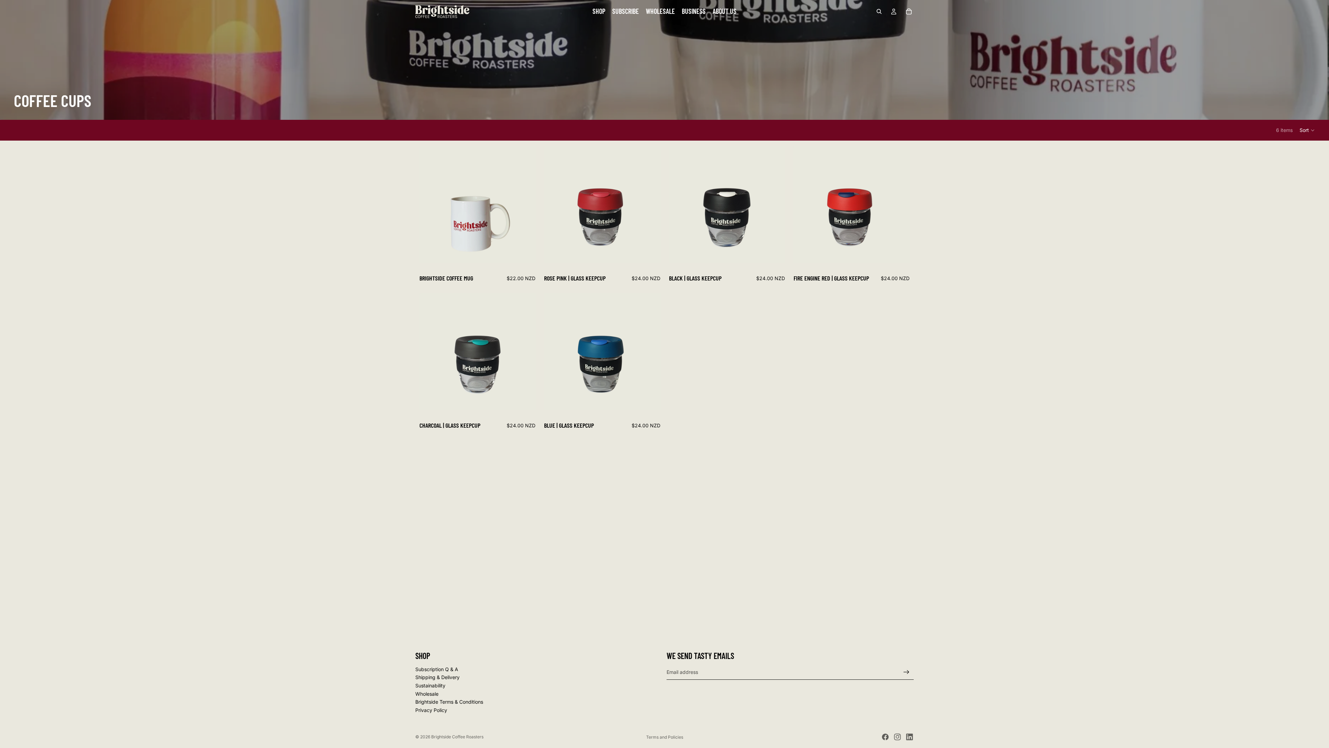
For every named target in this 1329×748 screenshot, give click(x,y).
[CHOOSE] (650, 252)
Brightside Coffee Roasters (457, 736)
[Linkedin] (909, 737)
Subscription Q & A (436, 669)
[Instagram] (897, 737)
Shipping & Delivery (437, 677)
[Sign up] (906, 672)
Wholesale (427, 693)
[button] (1307, 130)
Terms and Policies (664, 737)
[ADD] (525, 252)
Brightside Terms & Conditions (449, 702)
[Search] (879, 11)
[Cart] (908, 11)
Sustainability (430, 685)
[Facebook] (885, 737)
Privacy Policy (431, 710)
